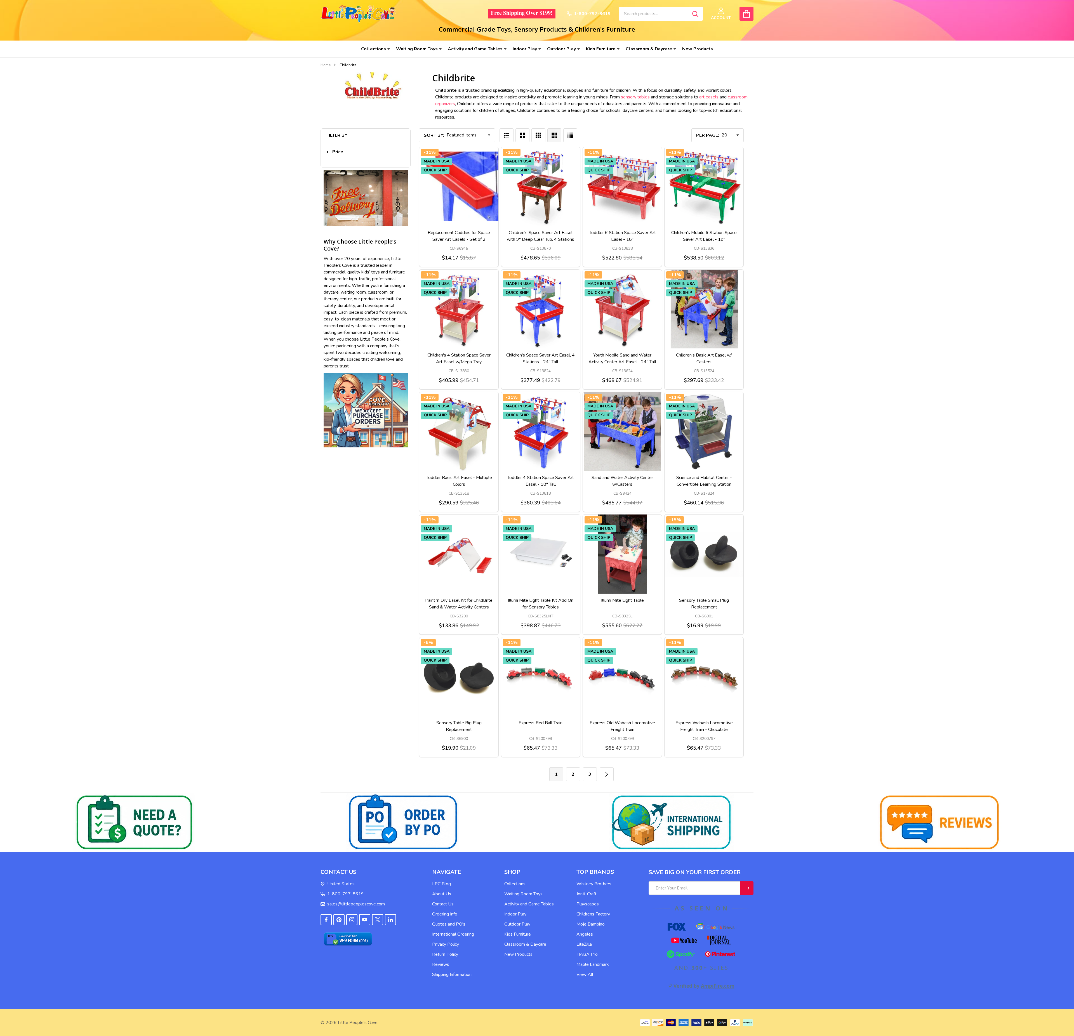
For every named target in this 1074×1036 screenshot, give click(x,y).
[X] (377, 919)
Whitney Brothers (593, 884)
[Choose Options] (527, 231)
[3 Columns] (538, 135)
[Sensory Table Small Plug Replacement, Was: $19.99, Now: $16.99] (704, 554)
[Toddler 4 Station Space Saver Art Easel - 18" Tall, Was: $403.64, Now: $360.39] (540, 431)
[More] (386, 49)
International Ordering (453, 934)
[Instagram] (352, 919)
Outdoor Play (561, 49)
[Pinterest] (339, 919)
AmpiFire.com (717, 985)
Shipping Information (452, 974)
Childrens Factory (593, 914)
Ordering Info (444, 914)
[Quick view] (472, 231)
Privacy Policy (445, 944)
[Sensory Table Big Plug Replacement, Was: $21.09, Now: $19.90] (458, 676)
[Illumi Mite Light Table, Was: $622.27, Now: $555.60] (622, 554)
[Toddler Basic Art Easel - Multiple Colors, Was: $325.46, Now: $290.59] (458, 431)
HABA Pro (587, 954)
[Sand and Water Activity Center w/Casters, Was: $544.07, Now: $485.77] (622, 431)
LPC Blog (441, 884)
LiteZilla (584, 944)
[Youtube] (365, 919)
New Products (697, 49)
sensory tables (635, 97)
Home (326, 65)
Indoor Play (525, 49)
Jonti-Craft (586, 894)
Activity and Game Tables (475, 49)
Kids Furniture (601, 49)
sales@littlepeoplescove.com (356, 904)
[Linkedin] (390, 919)
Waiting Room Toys (417, 49)
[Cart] (746, 14)
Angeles (584, 934)
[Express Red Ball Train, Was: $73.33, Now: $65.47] (540, 676)
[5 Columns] (570, 135)
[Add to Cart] (445, 231)
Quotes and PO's (448, 924)
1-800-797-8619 (345, 894)
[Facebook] (326, 919)
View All (584, 974)
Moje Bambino (590, 924)
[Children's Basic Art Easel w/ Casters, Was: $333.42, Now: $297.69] (704, 309)
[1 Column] (507, 135)
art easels (709, 97)
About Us (441, 894)
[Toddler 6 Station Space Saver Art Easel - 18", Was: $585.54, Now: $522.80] (622, 186)
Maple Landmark (592, 964)
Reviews (440, 964)
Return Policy (445, 954)
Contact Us (443, 904)
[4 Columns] (554, 135)
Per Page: (707, 135)
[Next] (607, 774)
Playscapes (587, 904)
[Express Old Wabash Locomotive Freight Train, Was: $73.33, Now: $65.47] (622, 676)
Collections (373, 49)
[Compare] (459, 231)
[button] (334, 152)
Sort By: (434, 135)
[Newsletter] (746, 888)
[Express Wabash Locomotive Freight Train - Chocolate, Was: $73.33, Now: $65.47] (704, 676)
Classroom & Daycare (649, 49)
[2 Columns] (522, 135)
